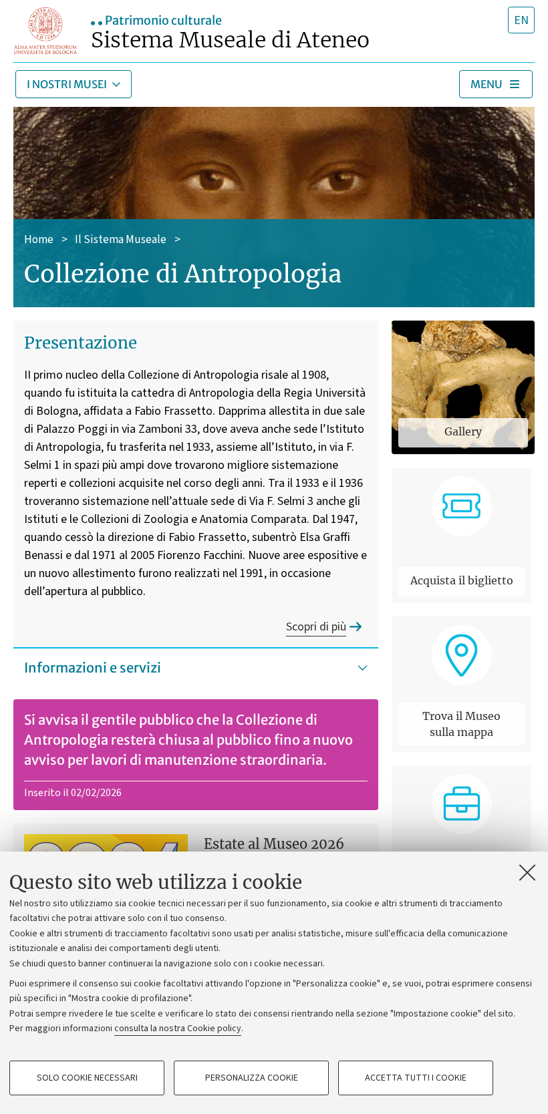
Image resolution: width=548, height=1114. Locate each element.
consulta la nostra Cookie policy (177, 1028)
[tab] (521, 20)
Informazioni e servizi (92, 667)
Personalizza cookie (251, 1078)
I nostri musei (67, 84)
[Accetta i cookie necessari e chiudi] (527, 872)
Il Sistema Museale (120, 240)
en (521, 20)
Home (38, 240)
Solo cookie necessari (87, 1078)
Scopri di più (316, 626)
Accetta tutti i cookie (415, 1078)
